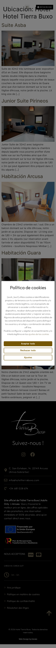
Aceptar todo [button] (28, 343)
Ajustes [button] (28, 357)
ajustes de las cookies (38, 334)
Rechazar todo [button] (28, 350)
